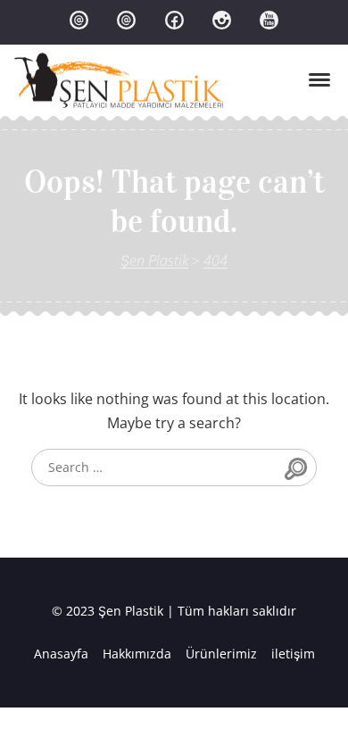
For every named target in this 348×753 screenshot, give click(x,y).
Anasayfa (61, 653)
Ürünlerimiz (221, 653)
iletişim (293, 653)
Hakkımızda (137, 653)
